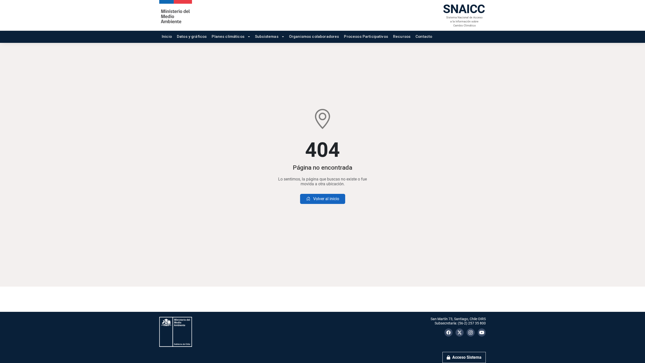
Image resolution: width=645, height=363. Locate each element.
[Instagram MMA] (471, 332)
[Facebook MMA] (448, 332)
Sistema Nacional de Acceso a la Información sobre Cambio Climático (464, 21)
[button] (230, 37)
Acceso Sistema (466, 357)
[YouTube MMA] (482, 332)
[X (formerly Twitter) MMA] (460, 332)
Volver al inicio (325, 198)
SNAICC (464, 9)
